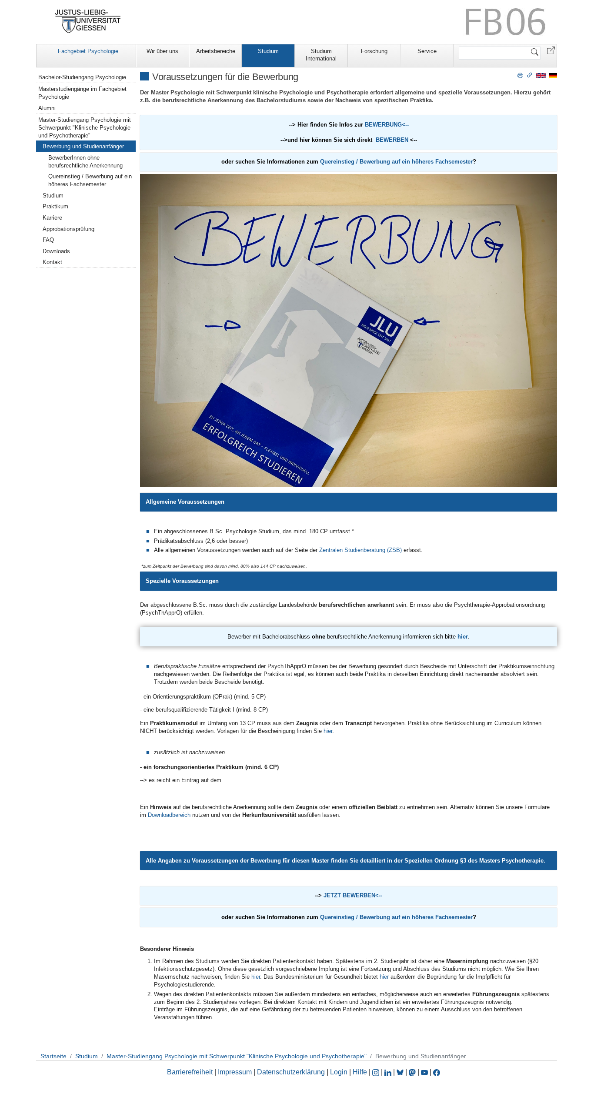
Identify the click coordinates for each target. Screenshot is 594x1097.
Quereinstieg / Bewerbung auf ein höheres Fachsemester (396, 161)
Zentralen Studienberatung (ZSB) (360, 550)
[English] (541, 75)
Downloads (56, 251)
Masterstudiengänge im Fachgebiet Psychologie (82, 93)
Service (427, 51)
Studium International (321, 55)
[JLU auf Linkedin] (388, 1072)
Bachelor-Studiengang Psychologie (82, 77)
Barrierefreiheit (190, 1072)
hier (462, 636)
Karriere (52, 217)
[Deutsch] (553, 75)
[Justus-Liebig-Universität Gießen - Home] (88, 21)
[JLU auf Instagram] (376, 1072)
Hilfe (360, 1072)
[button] (551, 50)
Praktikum (55, 206)
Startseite (53, 1056)
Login (339, 1072)
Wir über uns (162, 51)
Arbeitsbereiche (215, 51)
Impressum (235, 1072)
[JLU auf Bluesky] (401, 1072)
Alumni (47, 108)
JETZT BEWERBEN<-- (353, 895)
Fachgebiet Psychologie (88, 51)
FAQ (48, 240)
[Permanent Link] (529, 74)
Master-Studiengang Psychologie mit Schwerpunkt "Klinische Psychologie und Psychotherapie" (84, 128)
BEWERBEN (392, 140)
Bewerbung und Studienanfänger (83, 146)
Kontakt (52, 262)
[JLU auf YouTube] (424, 1072)
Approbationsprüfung (68, 229)
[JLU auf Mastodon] (413, 1072)
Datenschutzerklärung (291, 1072)
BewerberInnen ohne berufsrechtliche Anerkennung (85, 161)
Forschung (374, 51)
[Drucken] (520, 74)
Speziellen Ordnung (431, 860)
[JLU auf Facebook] (436, 1072)
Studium (268, 51)
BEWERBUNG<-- (387, 124)
